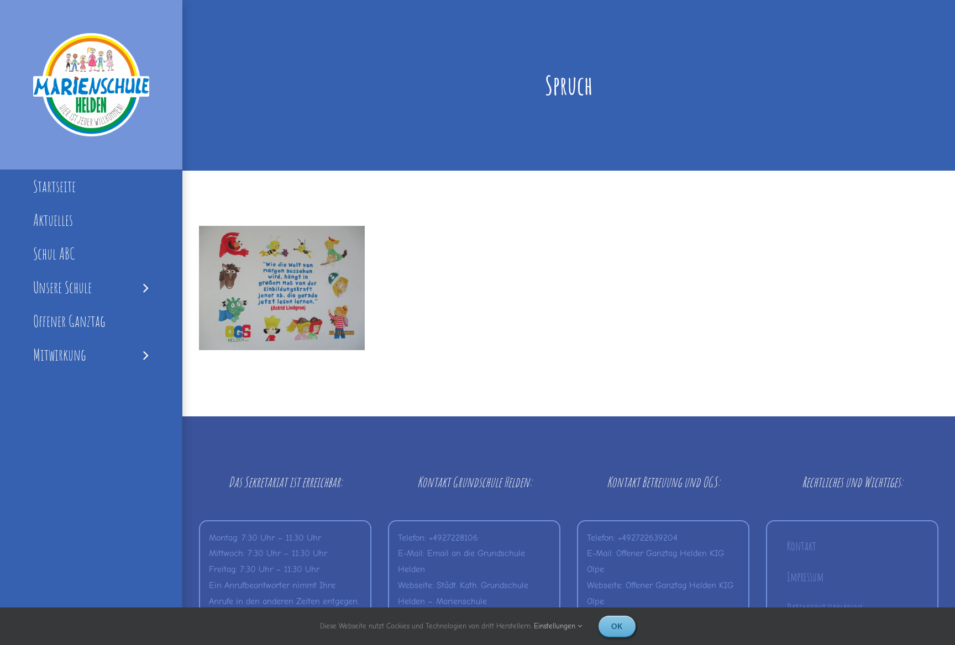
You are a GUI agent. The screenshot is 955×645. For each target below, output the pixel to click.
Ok (617, 626)
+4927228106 (453, 538)
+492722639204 (648, 538)
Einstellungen (556, 626)
